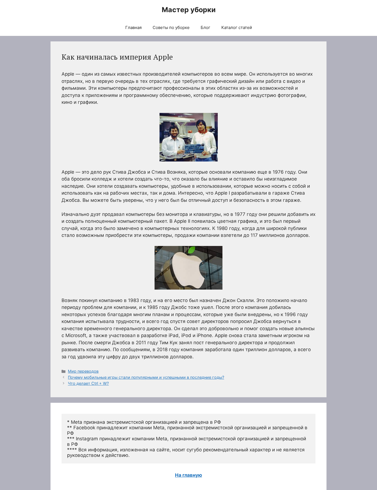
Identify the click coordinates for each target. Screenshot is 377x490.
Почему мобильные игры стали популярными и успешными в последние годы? (146, 377)
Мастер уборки (189, 10)
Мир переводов (83, 371)
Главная (133, 27)
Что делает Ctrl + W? (88, 383)
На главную (188, 475)
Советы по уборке (171, 27)
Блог (205, 27)
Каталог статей (236, 27)
